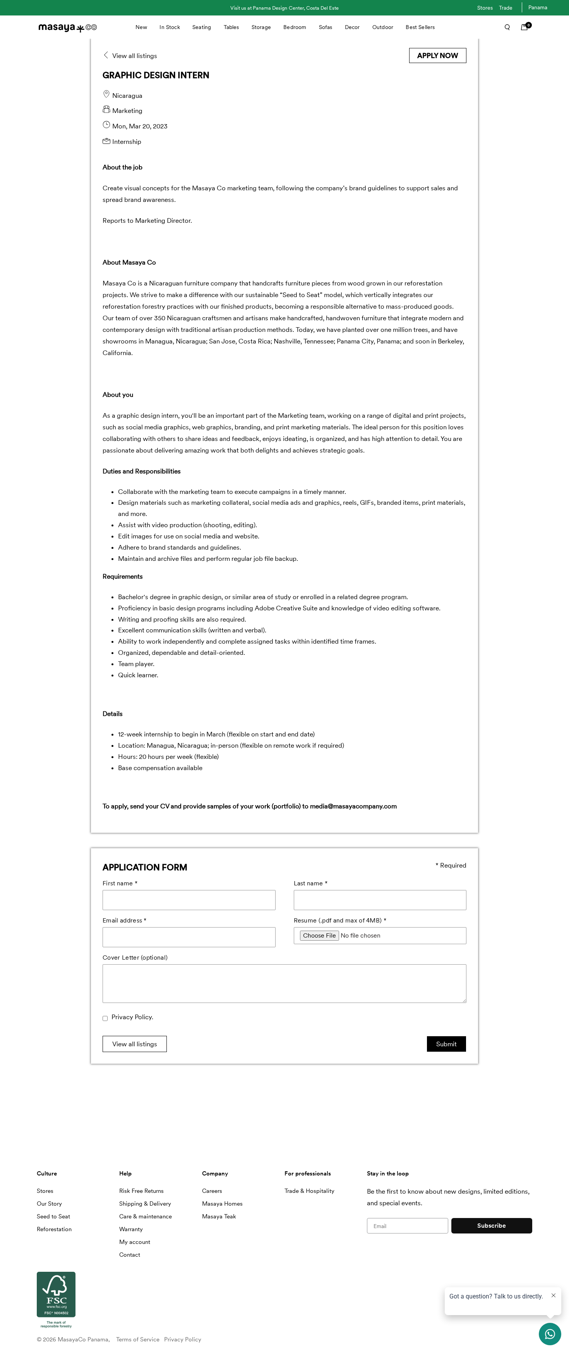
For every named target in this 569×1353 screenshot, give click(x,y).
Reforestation (54, 1229)
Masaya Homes (222, 1203)
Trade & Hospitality (309, 1190)
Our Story (49, 1203)
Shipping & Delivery (145, 1203)
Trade (505, 8)
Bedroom (294, 27)
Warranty (131, 1229)
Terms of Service (137, 1339)
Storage (261, 27)
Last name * (311, 883)
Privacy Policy (182, 1339)
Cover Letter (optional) (135, 957)
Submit (446, 1044)
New (141, 27)
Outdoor (382, 27)
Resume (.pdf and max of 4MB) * (340, 920)
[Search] (504, 27)
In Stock (169, 27)
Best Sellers (420, 27)
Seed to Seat (53, 1216)
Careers (212, 1190)
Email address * (125, 920)
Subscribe (491, 1225)
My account (134, 1242)
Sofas (325, 27)
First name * (120, 883)
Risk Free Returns (141, 1190)
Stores (485, 8)
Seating (201, 27)
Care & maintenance (145, 1216)
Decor (352, 27)
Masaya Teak (219, 1216)
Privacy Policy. (132, 1017)
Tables (231, 27)
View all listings (134, 1044)
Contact (129, 1254)
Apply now (437, 55)
